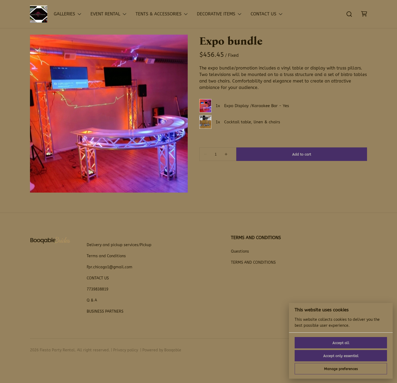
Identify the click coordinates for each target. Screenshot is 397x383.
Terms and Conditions (106, 256)
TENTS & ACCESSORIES (158, 13)
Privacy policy (125, 350)
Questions (240, 251)
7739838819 (97, 289)
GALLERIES (64, 13)
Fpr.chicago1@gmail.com (109, 267)
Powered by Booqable (161, 350)
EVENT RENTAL (105, 13)
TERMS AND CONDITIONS (253, 262)
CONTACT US (263, 13)
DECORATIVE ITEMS (216, 13)
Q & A (92, 300)
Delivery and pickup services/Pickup (119, 245)
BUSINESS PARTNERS (105, 311)
